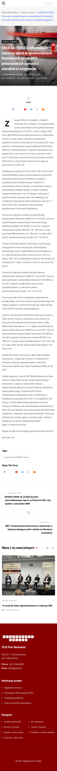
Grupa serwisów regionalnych (17, 703)
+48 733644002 (16, 664)
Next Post (44, 522)
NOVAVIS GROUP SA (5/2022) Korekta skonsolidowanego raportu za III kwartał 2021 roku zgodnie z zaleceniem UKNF (28, 500)
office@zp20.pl (15, 668)
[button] (47, 547)
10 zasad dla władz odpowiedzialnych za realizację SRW (27, 605)
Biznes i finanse (9, 601)
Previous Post (15, 493)
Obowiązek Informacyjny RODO (18, 693)
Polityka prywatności (13, 698)
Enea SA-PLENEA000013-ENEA (16, 457)
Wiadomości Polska (13, 74)
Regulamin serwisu (13, 687)
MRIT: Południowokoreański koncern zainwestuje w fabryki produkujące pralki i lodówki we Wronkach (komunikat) (28, 529)
